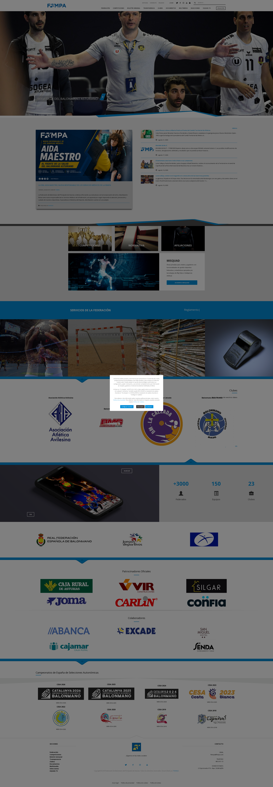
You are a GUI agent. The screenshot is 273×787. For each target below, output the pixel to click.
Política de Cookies (139, 402)
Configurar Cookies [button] (126, 406)
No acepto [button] (140, 406)
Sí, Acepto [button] (149, 406)
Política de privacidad (119, 400)
